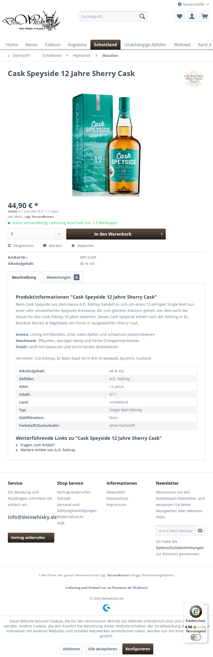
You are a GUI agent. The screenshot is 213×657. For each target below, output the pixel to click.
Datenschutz (117, 498)
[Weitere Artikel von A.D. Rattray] (194, 78)
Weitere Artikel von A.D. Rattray (47, 449)
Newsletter (115, 492)
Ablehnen (71, 648)
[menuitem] (113, 16)
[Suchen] (142, 16)
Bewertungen (62, 277)
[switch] (196, 637)
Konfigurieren (137, 648)
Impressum (116, 504)
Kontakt (63, 498)
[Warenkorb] (204, 16)
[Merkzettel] (179, 16)
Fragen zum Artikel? (37, 444)
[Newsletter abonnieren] (200, 530)
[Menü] (205, 606)
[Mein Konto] (192, 16)
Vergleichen (23, 245)
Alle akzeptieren (102, 648)
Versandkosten (118, 575)
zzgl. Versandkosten (39, 216)
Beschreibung (24, 277)
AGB (60, 523)
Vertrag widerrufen (28, 537)
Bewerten (85, 245)
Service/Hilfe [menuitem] (193, 4)
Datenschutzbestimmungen (180, 547)
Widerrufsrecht (70, 516)
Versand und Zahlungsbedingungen (77, 507)
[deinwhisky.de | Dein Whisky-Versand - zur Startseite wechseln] (32, 24)
